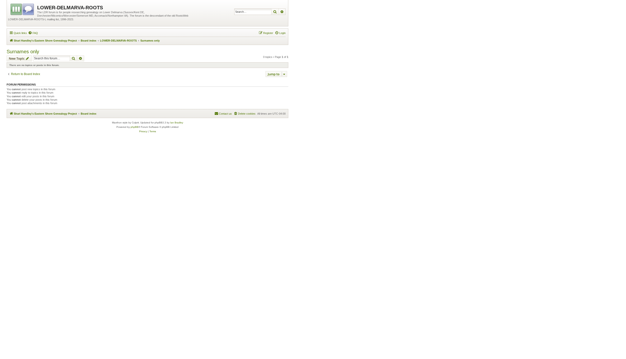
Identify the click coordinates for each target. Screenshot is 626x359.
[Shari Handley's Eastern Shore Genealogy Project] (22, 8)
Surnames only (23, 51)
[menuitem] (33, 33)
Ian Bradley (176, 122)
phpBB (134, 127)
